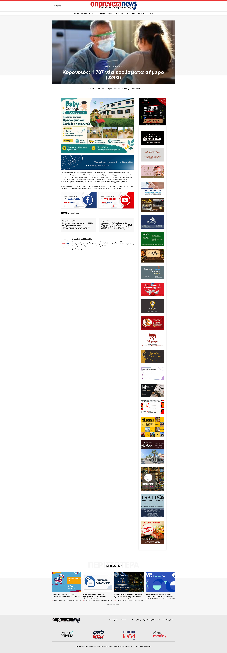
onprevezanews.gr (81, 646)
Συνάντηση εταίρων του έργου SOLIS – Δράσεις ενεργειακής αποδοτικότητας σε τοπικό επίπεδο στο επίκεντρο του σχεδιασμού (78, 226)
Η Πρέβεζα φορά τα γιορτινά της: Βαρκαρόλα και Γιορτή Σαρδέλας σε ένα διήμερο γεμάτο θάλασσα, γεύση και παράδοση (128, 596)
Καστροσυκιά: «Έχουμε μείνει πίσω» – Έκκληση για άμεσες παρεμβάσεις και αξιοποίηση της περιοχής (95, 596)
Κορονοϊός (79, 213)
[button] (59, 6)
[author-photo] (53, 600)
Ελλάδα (107, 66)
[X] (78, 248)
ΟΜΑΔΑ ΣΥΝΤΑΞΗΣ (98, 88)
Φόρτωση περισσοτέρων (113, 604)
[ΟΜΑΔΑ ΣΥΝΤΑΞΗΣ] (65, 243)
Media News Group (145, 646)
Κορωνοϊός (118, 66)
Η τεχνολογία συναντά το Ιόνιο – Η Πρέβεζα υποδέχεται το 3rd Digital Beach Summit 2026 (159, 595)
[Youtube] (81, 248)
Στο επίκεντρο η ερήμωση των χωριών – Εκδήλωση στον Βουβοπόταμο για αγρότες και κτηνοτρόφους (66, 596)
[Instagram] (75, 248)
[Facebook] (72, 248)
